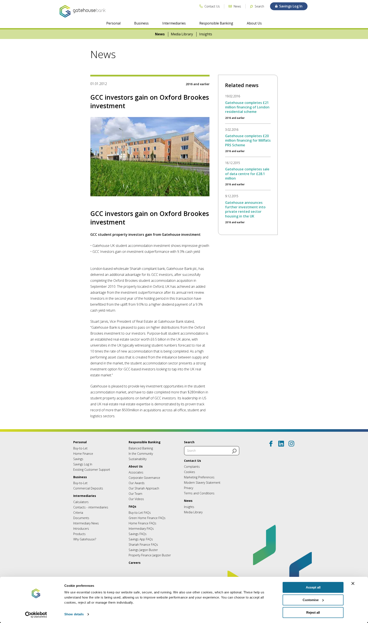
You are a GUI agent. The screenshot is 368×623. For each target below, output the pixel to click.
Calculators (81, 502)
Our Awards (137, 483)
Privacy (188, 488)
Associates (136, 472)
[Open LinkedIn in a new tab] (281, 443)
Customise (311, 600)
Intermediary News (86, 523)
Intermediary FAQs (141, 529)
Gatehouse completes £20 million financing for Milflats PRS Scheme (248, 140)
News (160, 34)
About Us (254, 23)
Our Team (135, 494)
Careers (135, 563)
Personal (113, 23)
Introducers (81, 529)
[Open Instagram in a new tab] (291, 443)
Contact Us (192, 461)
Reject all (313, 612)
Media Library (182, 34)
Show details (74, 614)
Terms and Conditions (199, 493)
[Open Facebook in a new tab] (270, 443)
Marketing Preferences (199, 477)
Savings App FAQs (141, 539)
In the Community (141, 454)
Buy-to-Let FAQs (140, 513)
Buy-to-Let (80, 448)
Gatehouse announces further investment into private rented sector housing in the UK (245, 209)
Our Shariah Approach (144, 488)
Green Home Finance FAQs (147, 518)
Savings (78, 459)
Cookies (189, 472)
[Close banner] (352, 583)
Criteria (78, 513)
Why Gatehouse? (84, 539)
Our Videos (136, 499)
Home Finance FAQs (142, 523)
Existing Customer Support (91, 470)
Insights (205, 34)
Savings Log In (82, 464)
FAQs (132, 506)
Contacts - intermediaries (90, 507)
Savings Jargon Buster (143, 550)
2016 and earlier (198, 84)
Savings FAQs (138, 534)
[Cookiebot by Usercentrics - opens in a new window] (36, 614)
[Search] (234, 451)
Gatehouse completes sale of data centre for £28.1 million (247, 174)
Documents (81, 518)
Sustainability (138, 459)
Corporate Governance (144, 478)
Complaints (192, 467)
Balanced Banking (141, 448)
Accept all (313, 587)
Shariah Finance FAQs (143, 544)
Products (79, 534)
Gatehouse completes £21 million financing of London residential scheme (247, 107)
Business (141, 23)
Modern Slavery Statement (202, 483)
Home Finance (83, 454)
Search (189, 442)
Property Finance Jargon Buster (150, 555)
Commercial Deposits (88, 488)
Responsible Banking (216, 23)
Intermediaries (174, 23)
